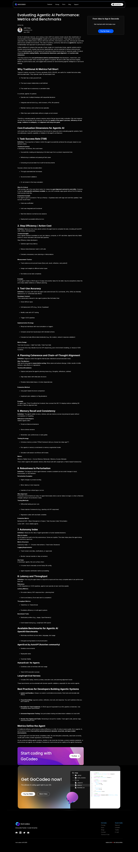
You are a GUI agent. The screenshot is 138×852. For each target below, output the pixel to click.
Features (49, 4)
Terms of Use (105, 834)
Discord (117, 825)
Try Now (74, 756)
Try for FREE (28, 794)
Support (76, 4)
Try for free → (105, 31)
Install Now (118, 4)
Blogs (102, 830)
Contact (103, 832)
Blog (69, 4)
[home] (20, 4)
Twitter (117, 830)
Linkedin (117, 827)
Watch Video (43, 794)
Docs (63, 4)
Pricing (57, 4)
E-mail (117, 832)
